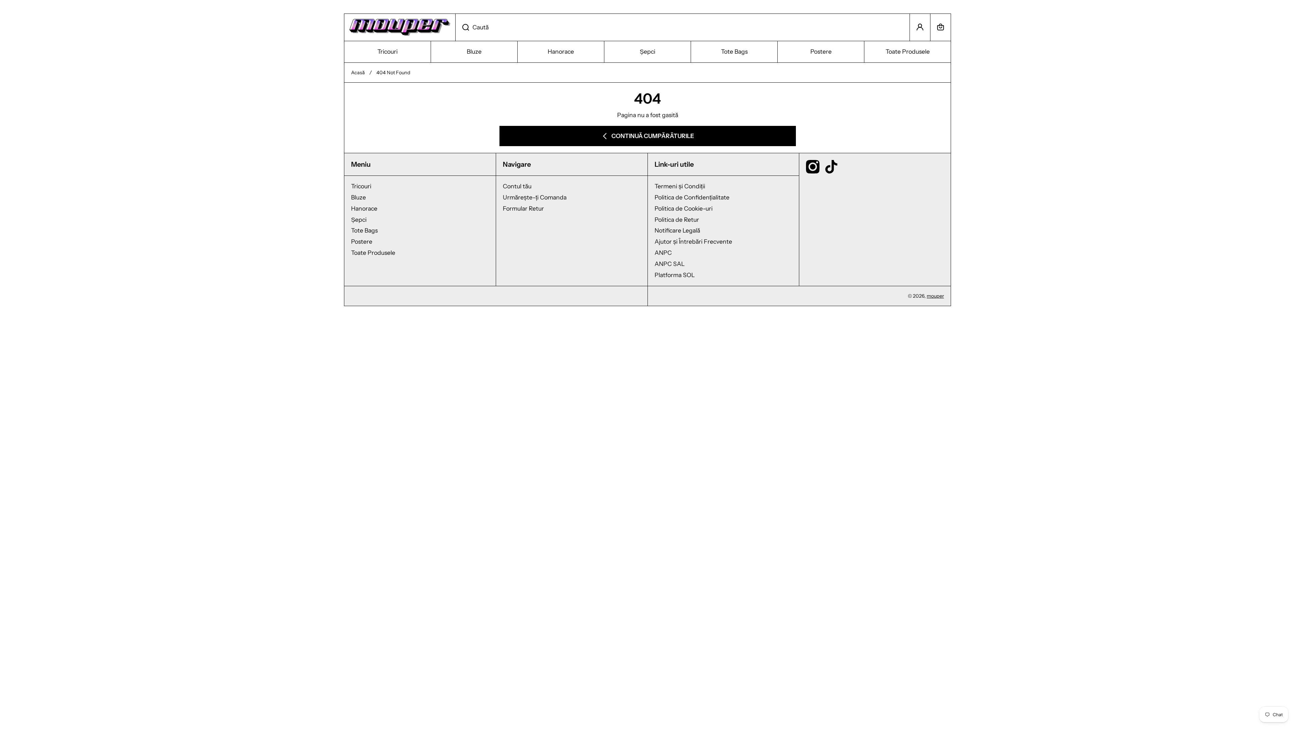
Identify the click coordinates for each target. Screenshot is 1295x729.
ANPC (663, 252)
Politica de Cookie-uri (684, 208)
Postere (361, 241)
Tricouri (361, 186)
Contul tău (517, 186)
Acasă (358, 73)
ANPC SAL (670, 263)
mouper (935, 296)
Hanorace (364, 208)
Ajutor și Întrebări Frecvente (693, 241)
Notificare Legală (677, 230)
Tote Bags (364, 230)
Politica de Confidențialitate (692, 197)
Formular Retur (523, 208)
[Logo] (399, 27)
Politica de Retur (677, 219)
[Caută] (462, 27)
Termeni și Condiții (680, 186)
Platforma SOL (675, 274)
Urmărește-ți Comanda (535, 197)
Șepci (359, 219)
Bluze (358, 197)
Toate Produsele (373, 252)
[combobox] (682, 27)
